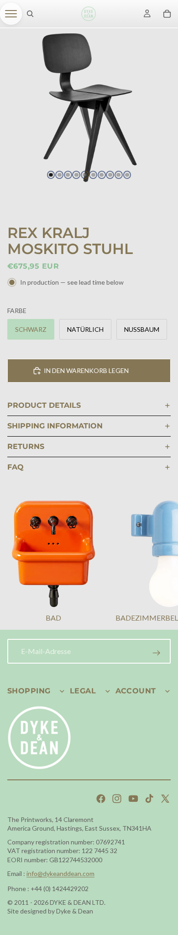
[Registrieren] (156, 653)
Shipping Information (55, 426)
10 (127, 175)
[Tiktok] (149, 798)
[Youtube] (133, 798)
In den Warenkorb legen (86, 370)
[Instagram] (116, 798)
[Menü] (11, 14)
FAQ (15, 467)
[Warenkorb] (167, 14)
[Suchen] (30, 14)
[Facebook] (100, 798)
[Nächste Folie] (160, 562)
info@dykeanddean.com (60, 873)
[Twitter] (165, 798)
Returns (25, 446)
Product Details (44, 405)
